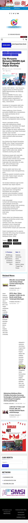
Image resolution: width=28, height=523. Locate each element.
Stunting (6, 246)
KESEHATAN (17, 243)
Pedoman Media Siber (20, 510)
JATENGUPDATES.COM (10, 480)
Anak (9, 240)
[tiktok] (16, 13)
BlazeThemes (7, 513)
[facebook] (10, 13)
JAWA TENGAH (6, 55)
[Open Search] (23, 39)
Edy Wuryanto (7, 243)
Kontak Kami (21, 512)
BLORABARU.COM (8, 477)
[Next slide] (26, 8)
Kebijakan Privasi (21, 517)
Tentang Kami (21, 514)
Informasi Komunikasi (15, 52)
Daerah (5, 52)
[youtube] (18, 13)
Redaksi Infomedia (8, 69)
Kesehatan (15, 55)
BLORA (15, 240)
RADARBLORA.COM (9, 483)
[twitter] (14, 13)
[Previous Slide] (24, 8)
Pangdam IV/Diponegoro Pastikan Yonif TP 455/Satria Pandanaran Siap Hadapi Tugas (12, 8)
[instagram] (12, 13)
